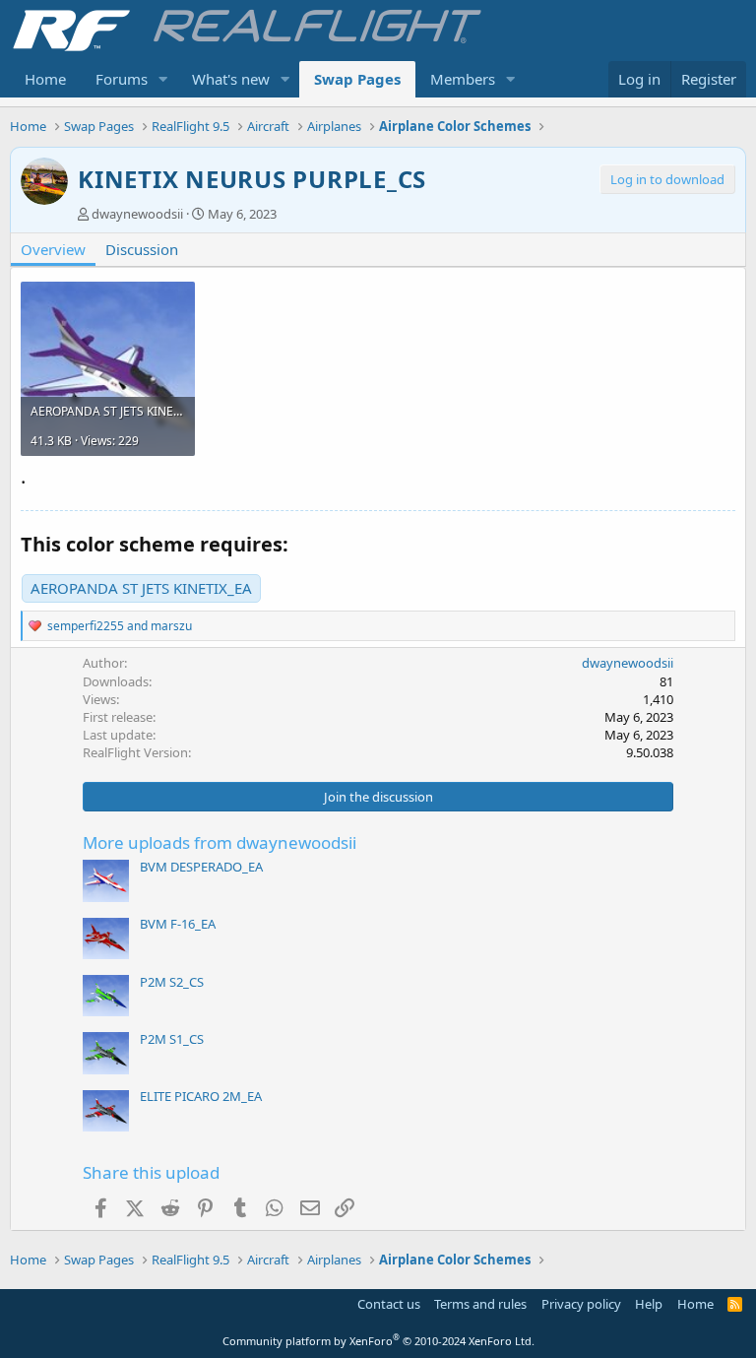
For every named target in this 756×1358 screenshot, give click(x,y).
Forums (121, 79)
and (119, 625)
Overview (53, 249)
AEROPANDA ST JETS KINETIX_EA (141, 588)
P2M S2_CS (172, 982)
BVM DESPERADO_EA (201, 866)
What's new (231, 79)
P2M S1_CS (172, 1039)
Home (45, 79)
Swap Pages (357, 79)
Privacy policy (581, 1304)
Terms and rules (480, 1304)
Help (648, 1304)
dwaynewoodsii (137, 214)
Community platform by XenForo (378, 1340)
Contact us (388, 1304)
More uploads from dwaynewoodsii (219, 842)
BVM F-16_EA (178, 924)
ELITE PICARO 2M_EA (201, 1096)
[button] (163, 79)
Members (462, 79)
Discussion (141, 249)
